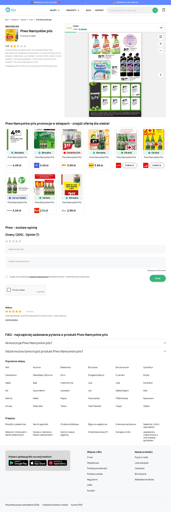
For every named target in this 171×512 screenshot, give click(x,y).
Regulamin (92, 479)
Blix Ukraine (140, 473)
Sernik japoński (40, 424)
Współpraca (93, 462)
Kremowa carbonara (126, 424)
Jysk (118, 382)
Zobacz (129, 165)
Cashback (140, 468)
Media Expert (122, 390)
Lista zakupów (142, 462)
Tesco (64, 406)
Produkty (14, 20)
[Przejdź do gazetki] (160, 36)
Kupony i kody (141, 457)
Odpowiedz (11, 320)
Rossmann (148, 398)
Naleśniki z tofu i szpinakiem (151, 426)
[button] (85, 343)
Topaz (119, 406)
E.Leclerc (120, 375)
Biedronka (66, 367)
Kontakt (99, 10)
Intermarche (67, 382)
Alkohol (23, 20)
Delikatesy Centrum (43, 375)
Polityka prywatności (97, 468)
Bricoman (93, 367)
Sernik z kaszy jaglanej (68, 433)
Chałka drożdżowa (70, 424)
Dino (63, 375)
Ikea (35, 382)
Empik (146, 375)
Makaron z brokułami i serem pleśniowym (16, 433)
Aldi (7, 367)
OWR (89, 485)
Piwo (31, 20)
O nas (90, 457)
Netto (36, 398)
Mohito (8, 398)
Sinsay (8, 406)
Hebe (8, 382)
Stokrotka (38, 406)
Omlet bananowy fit (98, 432)
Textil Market (94, 406)
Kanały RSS (76, 504)
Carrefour (148, 367)
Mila (145, 390)
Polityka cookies (95, 473)
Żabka (146, 406)
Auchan (37, 367)
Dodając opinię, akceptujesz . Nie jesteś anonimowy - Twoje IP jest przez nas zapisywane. (50, 277)
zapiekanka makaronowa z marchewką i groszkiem (150, 436)
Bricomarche (122, 367)
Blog (88, 10)
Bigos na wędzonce (97, 424)
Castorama (10, 375)
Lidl (90, 390)
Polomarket (94, 398)
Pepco (64, 398)
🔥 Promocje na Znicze (125, 2)
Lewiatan (65, 390)
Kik (6, 390)
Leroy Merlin (39, 390)
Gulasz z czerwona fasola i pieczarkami (43, 433)
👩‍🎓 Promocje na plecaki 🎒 (45, 2)
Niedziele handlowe (144, 479)
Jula (90, 382)
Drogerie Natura (96, 375)
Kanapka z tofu (123, 432)
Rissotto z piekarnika (15, 424)
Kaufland (148, 382)
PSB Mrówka (122, 398)
